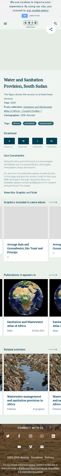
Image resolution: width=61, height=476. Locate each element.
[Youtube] (19, 450)
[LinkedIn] (53, 439)
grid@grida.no (37, 182)
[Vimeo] (30, 450)
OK (24, 16)
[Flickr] (42, 439)
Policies (49, 457)
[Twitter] (8, 439)
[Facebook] (19, 439)
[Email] (42, 450)
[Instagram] (30, 439)
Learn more (34, 15)
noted (32, 465)
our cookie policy (37, 10)
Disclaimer (37, 457)
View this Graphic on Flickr (20, 192)
